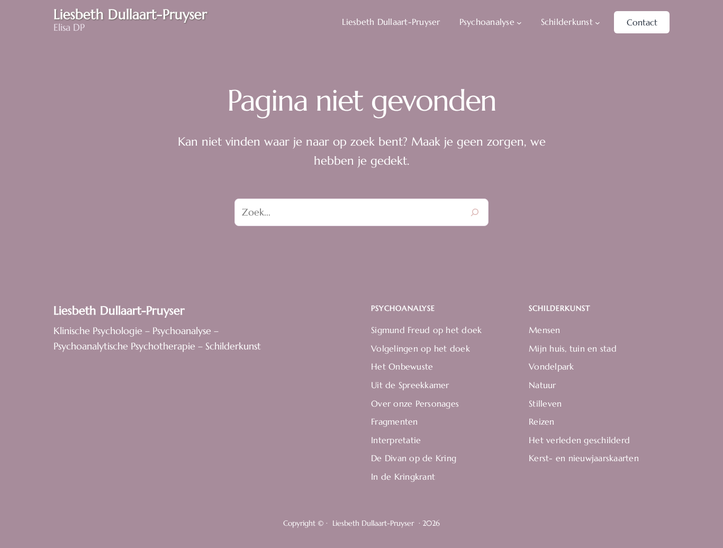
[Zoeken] (475, 212)
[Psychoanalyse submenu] (519, 22)
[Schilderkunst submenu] (597, 22)
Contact (642, 22)
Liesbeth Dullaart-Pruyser (119, 310)
